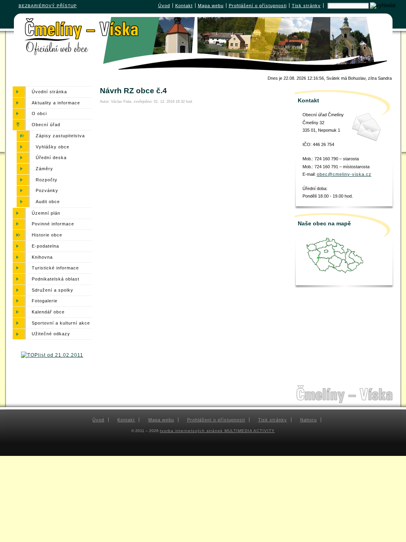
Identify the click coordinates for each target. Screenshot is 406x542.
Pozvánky (47, 190)
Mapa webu (211, 5)
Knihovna (42, 257)
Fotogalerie (44, 301)
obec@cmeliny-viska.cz (344, 174)
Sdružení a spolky (52, 290)
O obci (39, 113)
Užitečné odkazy (51, 334)
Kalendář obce (48, 311)
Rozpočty (46, 179)
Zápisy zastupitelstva (60, 135)
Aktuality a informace (56, 102)
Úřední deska (51, 157)
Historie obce (47, 235)
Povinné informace (53, 224)
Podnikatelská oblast (55, 279)
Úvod (164, 5)
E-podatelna (45, 246)
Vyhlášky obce (52, 146)
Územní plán (46, 213)
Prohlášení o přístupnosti (258, 5)
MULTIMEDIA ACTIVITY (249, 431)
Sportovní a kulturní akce (61, 323)
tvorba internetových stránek (192, 431)
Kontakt (184, 5)
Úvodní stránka (49, 91)
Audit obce (48, 201)
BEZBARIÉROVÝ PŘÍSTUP (48, 6)
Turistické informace (55, 267)
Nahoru (308, 419)
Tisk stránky (306, 5)
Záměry (44, 168)
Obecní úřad (46, 124)
